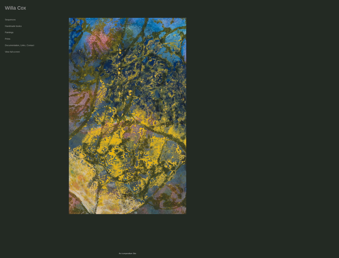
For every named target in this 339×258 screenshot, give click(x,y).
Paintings (9, 32)
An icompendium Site (127, 253)
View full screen (12, 52)
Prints (7, 39)
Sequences (10, 19)
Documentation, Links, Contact (19, 45)
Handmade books (13, 26)
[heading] (15, 8)
